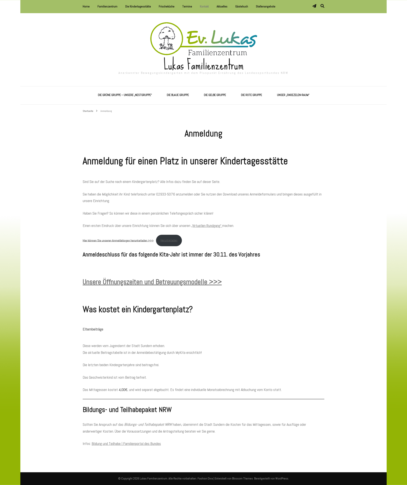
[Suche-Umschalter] (322, 6)
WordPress (281, 478)
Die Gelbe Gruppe (215, 95)
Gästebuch (241, 6)
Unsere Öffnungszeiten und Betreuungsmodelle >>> (152, 281)
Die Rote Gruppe (251, 95)
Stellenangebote (265, 6)
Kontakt (204, 6)
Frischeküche (166, 6)
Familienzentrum (107, 6)
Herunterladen (168, 240)
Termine (187, 6)
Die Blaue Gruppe (178, 95)
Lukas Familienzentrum (204, 64)
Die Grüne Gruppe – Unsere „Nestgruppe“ (125, 95)
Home (86, 6)
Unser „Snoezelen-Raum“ (293, 95)
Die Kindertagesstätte (138, 6)
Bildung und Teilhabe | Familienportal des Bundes (126, 443)
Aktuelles (222, 6)
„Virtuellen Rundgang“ (206, 225)
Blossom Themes (242, 478)
